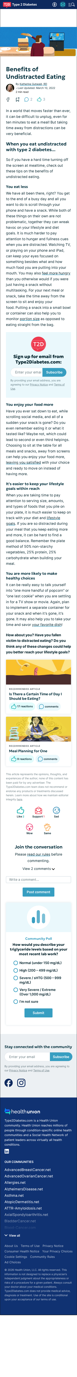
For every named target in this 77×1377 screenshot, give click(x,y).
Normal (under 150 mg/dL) (40, 963)
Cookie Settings (15, 1257)
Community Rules (42, 1257)
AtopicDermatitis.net (21, 1202)
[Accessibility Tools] (54, 4)
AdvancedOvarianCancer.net (28, 1176)
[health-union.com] (22, 1112)
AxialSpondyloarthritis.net (26, 1215)
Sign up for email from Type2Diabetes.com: (38, 359)
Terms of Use (41, 1070)
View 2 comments (37, 869)
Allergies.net (15, 1182)
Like (18, 812)
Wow (27, 829)
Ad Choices (12, 1262)
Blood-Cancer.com (20, 1228)
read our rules (38, 854)
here (19, 799)
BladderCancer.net (20, 1221)
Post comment (38, 892)
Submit (38, 1013)
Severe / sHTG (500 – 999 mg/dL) (40, 980)
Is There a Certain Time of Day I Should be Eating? (35, 696)
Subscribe (54, 372)
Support (38, 812)
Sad (54, 812)
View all (14, 1235)
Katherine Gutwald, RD (33, 84)
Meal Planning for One (28, 751)
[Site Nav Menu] (71, 4)
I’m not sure (28, 1002)
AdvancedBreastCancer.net (27, 1170)
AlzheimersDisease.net (23, 1189)
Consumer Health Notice (21, 1251)
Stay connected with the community (38, 1046)
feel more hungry (56, 273)
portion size (30, 319)
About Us (11, 1246)
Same (45, 829)
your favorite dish (46, 625)
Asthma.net (14, 1195)
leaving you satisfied (23, 462)
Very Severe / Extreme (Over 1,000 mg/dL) (37, 992)
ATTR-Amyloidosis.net (23, 1208)
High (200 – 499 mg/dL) (38, 970)
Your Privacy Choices (57, 1251)
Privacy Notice (39, 384)
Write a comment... (24, 880)
